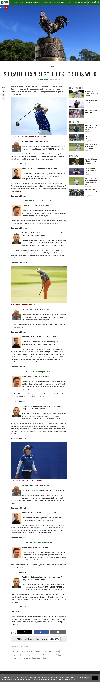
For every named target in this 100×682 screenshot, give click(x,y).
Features (16, 2)
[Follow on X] (89, 2)
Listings (38, 2)
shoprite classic (37, 658)
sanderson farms (16, 658)
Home (47, 66)
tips (45, 658)
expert (23, 655)
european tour (16, 655)
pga (60, 655)
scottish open (27, 658)
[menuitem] (4, 2)
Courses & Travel (31, 2)
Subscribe (84, 2)
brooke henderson (27, 651)
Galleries (2, 7)
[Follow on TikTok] (95, 2)
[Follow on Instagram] (93, 2)
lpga (36, 655)
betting (18, 651)
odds (55, 655)
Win (6, 7)
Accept (95, 678)
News (11, 2)
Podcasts (21, 2)
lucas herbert (43, 655)
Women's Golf (60, 2)
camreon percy (38, 651)
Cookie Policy (57, 679)
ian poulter (30, 655)
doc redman (48, 651)
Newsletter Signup (74, 2)
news (50, 655)
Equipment (46, 2)
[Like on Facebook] (91, 2)
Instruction (52, 2)
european (56, 651)
